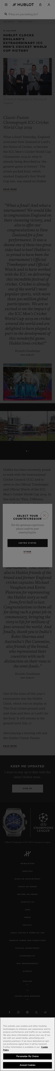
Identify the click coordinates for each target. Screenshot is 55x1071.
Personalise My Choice (27, 1056)
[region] (27, 1044)
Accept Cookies (27, 1065)
